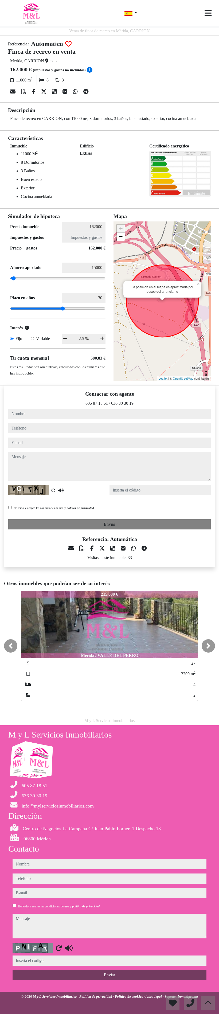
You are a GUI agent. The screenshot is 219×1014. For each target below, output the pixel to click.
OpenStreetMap (183, 378)
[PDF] (24, 92)
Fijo (18, 338)
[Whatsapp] (76, 92)
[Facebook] (34, 92)
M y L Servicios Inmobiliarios (55, 996)
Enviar (109, 524)
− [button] (121, 236)
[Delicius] (55, 92)
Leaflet (163, 378)
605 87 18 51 (96, 403)
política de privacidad (80, 507)
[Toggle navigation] (208, 13)
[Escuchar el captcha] (61, 490)
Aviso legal (154, 996)
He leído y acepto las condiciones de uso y (54, 507)
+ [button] (121, 228)
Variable (43, 338)
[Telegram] (85, 92)
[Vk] (65, 92)
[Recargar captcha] (53, 490)
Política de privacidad (96, 996)
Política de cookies (129, 996)
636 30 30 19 (122, 403)
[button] (10, 646)
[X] (44, 92)
